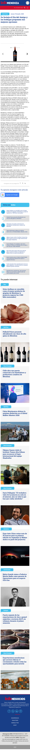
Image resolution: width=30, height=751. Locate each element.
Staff (15, 725)
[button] (11, 47)
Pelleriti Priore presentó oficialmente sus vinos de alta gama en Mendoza (16, 218)
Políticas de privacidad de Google (9, 741)
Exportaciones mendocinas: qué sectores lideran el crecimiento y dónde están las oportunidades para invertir (16, 272)
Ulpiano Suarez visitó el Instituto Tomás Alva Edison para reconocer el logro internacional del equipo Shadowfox (16, 238)
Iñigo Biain (22, 737)
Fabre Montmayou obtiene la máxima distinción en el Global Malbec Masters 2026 (16, 231)
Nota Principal (8, 366)
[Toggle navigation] (27, 8)
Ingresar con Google (12, 195)
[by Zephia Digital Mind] (15, 747)
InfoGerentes (7, 569)
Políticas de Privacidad (16, 735)
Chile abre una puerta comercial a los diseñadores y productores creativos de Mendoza (15, 225)
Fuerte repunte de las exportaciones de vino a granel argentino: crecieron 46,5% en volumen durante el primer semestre (17, 265)
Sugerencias (15, 718)
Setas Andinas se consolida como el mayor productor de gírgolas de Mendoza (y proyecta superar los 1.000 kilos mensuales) (17, 212)
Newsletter (15, 722)
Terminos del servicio (23, 741)
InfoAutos (6, 529)
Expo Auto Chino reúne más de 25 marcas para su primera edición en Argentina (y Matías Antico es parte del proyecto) (16, 252)
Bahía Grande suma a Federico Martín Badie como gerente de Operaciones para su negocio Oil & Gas (16, 258)
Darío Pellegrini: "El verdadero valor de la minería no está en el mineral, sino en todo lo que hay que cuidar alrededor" (16, 245)
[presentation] (2, 54)
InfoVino (5, 14)
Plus (5, 284)
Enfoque (6, 610)
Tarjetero (15, 720)
